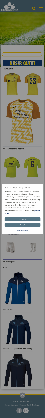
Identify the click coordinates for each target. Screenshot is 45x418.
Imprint (26, 230)
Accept (22, 225)
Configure (22, 219)
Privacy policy (20, 230)
